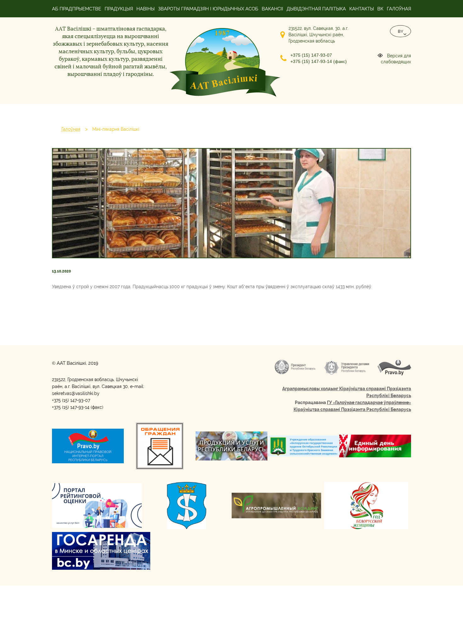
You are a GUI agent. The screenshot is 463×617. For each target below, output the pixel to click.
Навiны (145, 9)
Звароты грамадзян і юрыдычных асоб (208, 9)
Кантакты (361, 9)
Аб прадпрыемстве (76, 9)
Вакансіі (272, 9)
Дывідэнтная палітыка (316, 9)
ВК (380, 9)
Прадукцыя (119, 9)
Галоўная (399, 9)
